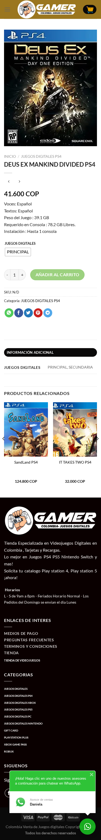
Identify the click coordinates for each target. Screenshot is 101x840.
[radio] (18, 252)
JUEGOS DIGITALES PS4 (41, 156)
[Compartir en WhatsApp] (9, 312)
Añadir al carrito (57, 274)
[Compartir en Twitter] (28, 312)
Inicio (10, 156)
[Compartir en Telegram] (47, 312)
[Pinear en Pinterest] (38, 312)
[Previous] (3, 449)
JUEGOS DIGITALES (20, 244)
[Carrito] (89, 9)
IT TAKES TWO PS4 (75, 462)
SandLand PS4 (26, 462)
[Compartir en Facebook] (18, 312)
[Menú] (7, 9)
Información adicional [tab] (30, 352)
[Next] (97, 449)
